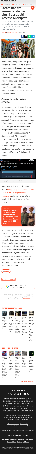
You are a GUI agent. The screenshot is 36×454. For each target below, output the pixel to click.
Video (31, 4)
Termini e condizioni (9, 426)
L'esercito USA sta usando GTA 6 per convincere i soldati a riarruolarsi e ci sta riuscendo (17, 367)
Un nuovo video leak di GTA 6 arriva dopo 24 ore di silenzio (11, 363)
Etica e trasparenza (21, 426)
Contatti (29, 426)
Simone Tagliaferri (12, 32)
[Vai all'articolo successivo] (2, 288)
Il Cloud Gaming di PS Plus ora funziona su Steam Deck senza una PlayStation (24, 325)
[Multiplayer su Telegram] (18, 394)
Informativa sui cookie (13, 424)
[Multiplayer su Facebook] (8, 394)
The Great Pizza (11, 442)
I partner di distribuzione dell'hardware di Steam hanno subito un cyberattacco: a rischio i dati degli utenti (31, 328)
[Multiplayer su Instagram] (15, 394)
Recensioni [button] (17, 4)
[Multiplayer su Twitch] (21, 394)
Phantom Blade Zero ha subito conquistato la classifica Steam (4, 322)
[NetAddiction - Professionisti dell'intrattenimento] (22, 435)
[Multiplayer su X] (11, 394)
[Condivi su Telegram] (33, 36)
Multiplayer (5, 439)
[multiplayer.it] (18, 390)
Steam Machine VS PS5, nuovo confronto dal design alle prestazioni (11, 324)
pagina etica (26, 298)
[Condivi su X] (26, 36)
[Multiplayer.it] (8, 1)
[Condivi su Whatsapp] (29, 36)
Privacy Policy (24, 424)
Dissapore (21, 439)
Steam (6, 271)
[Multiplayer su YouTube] (25, 394)
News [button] (26, 4)
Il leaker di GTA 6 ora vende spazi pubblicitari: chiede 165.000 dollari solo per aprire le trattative (4, 367)
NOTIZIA (3, 32)
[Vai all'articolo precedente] (34, 288)
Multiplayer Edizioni (23, 442)
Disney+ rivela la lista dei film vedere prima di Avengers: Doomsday (31, 364)
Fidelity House (29, 439)
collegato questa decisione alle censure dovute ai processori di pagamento (17, 192)
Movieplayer (13, 439)
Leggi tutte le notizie (27, 381)
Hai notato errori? (8, 279)
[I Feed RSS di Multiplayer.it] (28, 394)
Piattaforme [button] (6, 4)
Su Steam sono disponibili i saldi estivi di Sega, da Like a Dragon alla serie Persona (17, 324)
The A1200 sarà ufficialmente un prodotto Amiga (24, 361)
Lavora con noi (18, 428)
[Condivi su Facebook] (22, 36)
